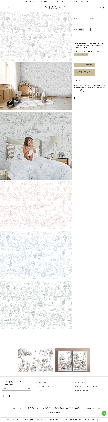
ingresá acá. (64, 408)
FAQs (40, 390)
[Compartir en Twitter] (80, 98)
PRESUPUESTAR (80, 55)
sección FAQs (86, 94)
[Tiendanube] (54, 413)
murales (85, 18)
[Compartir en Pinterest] (84, 98)
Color (75, 29)
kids (92, 18)
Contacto (43, 383)
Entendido (101, 419)
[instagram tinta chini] (4, 396)
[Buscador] (8, 8)
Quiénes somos (45, 387)
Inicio (76, 18)
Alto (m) (90, 51)
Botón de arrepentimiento (87, 408)
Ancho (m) (77, 51)
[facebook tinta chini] (9, 396)
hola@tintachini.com (86, 386)
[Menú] (4, 8)
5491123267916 (82, 383)
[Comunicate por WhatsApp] (104, 413)
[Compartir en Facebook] (75, 98)
